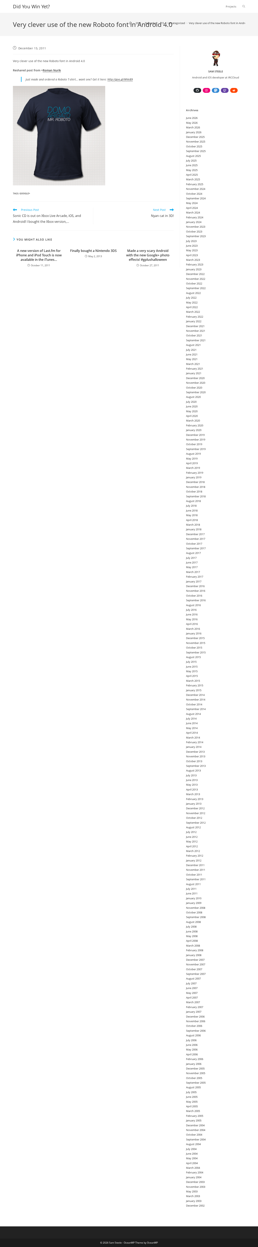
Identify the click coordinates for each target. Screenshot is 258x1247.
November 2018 (195, 487)
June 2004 (192, 1153)
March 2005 (193, 1111)
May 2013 (192, 784)
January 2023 (193, 269)
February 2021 (194, 368)
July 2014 (191, 718)
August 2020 (193, 397)
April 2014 (192, 732)
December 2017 (195, 534)
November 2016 (195, 591)
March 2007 (193, 1002)
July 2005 (191, 1092)
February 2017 (194, 576)
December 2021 (195, 326)
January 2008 (193, 955)
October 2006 (194, 1026)
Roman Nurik (52, 70)
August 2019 (193, 453)
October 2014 (194, 704)
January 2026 (193, 132)
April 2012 (192, 846)
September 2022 (196, 288)
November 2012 (195, 813)
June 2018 (192, 510)
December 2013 (195, 751)
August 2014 (193, 714)
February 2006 (194, 1059)
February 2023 (194, 264)
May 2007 (192, 993)
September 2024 (196, 198)
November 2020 (195, 383)
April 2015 (192, 676)
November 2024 (195, 189)
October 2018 (194, 491)
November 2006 (195, 1021)
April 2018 (192, 520)
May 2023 (192, 250)
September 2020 (196, 392)
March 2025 (193, 179)
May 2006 (192, 1049)
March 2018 (193, 524)
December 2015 (195, 638)
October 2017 (194, 543)
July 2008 (191, 926)
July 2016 (191, 610)
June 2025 (192, 165)
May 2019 (192, 458)
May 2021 (192, 359)
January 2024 (193, 222)
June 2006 (192, 1045)
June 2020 (192, 406)
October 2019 (194, 444)
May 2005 (192, 1101)
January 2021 (193, 373)
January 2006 (193, 1064)
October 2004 (194, 1134)
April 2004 (192, 1163)
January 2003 (193, 1201)
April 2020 (192, 416)
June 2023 (192, 245)
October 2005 (194, 1078)
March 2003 (193, 1196)
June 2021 (192, 354)
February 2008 (194, 950)
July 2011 (191, 889)
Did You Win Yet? (31, 6)
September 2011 (196, 879)
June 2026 (192, 118)
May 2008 (192, 936)
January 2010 (193, 898)
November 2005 (195, 1073)
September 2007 (196, 974)
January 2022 (193, 321)
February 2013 (194, 799)
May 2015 (192, 671)
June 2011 (192, 893)
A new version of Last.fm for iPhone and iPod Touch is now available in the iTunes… (39, 255)
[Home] (130, 23)
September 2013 (196, 766)
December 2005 (195, 1068)
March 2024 (193, 212)
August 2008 (193, 922)
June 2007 (192, 988)
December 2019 (195, 435)
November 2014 (195, 699)
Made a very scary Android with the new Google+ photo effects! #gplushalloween (148, 255)
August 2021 (193, 345)
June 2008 (192, 931)
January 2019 (193, 477)
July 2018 (191, 505)
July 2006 (191, 1040)
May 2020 (192, 411)
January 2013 (193, 803)
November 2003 (195, 1187)
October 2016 (194, 595)
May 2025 (192, 170)
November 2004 (195, 1130)
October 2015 (194, 647)
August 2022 (193, 293)
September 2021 (196, 340)
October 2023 (194, 231)
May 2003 (192, 1191)
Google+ (25, 193)
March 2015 (193, 681)
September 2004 (196, 1139)
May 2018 (192, 515)
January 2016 (193, 633)
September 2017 (196, 548)
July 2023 (191, 241)
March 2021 (193, 364)
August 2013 (193, 770)
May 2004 (192, 1158)
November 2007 (195, 964)
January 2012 (193, 860)
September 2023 (196, 236)
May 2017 (192, 567)
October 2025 (194, 146)
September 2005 (196, 1082)
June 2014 (192, 723)
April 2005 (192, 1106)
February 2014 (194, 742)
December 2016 (195, 586)
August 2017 (193, 553)
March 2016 (193, 629)
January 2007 (193, 1011)
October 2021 (194, 335)
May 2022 (192, 302)
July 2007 (191, 983)
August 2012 (193, 827)
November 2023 (195, 226)
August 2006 (193, 1035)
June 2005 (192, 1097)
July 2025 (191, 160)
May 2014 (192, 728)
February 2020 (194, 425)
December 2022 (195, 274)
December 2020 (195, 378)
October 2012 (194, 818)
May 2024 (192, 203)
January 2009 (193, 903)
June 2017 (192, 562)
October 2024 (194, 194)
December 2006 (195, 1016)
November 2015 (195, 643)
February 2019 (194, 472)
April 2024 (192, 208)
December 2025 (195, 137)
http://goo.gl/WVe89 (120, 79)
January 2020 (193, 430)
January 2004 (193, 1177)
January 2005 (193, 1120)
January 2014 (193, 747)
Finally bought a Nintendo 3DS (93, 250)
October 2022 (194, 283)
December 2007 (195, 960)
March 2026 (193, 127)
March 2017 (193, 572)
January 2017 (193, 581)
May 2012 (192, 841)
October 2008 (194, 912)
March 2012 (193, 851)
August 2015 (193, 657)
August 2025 (193, 156)
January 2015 (193, 690)
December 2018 (195, 482)
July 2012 (191, 832)
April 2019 (192, 463)
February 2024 (194, 217)
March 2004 (193, 1168)
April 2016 (192, 624)
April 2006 (192, 1054)
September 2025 (196, 151)
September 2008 (196, 917)
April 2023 (192, 255)
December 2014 (195, 695)
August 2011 (193, 884)
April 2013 (192, 789)
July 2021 (191, 350)
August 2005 (193, 1087)
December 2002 (195, 1205)
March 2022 (193, 312)
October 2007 (194, 969)
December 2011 (195, 865)
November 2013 (195, 756)
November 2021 (195, 331)
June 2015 (192, 666)
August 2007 (193, 978)
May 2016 (192, 619)
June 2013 (192, 780)
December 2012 (195, 808)
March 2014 (193, 737)
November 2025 (195, 141)
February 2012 (194, 855)
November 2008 (195, 908)
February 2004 (194, 1172)
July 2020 (191, 402)
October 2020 (194, 387)
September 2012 (196, 822)
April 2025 (192, 174)
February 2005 (194, 1116)
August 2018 (193, 501)
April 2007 (192, 997)
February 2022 (194, 316)
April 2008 (192, 941)
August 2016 (193, 605)
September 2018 (196, 496)
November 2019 (195, 439)
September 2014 (196, 709)
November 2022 (195, 279)
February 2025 (194, 184)
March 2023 (193, 260)
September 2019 (196, 449)
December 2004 (195, 1125)
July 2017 (191, 558)
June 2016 (192, 614)
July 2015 (191, 662)
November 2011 (195, 870)
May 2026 (192, 123)
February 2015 (194, 685)
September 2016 (196, 600)
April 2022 (192, 307)
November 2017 (195, 539)
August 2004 (193, 1144)
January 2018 (193, 529)
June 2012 (192, 837)
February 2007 (194, 1007)
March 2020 (193, 420)
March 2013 (193, 794)
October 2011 (194, 874)
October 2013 (194, 761)
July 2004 (191, 1149)
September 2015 (196, 652)
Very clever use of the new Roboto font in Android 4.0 (221, 23)
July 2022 (191, 297)
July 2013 (191, 775)
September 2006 (196, 1030)
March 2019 (193, 468)
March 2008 (193, 945)
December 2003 (195, 1182)
